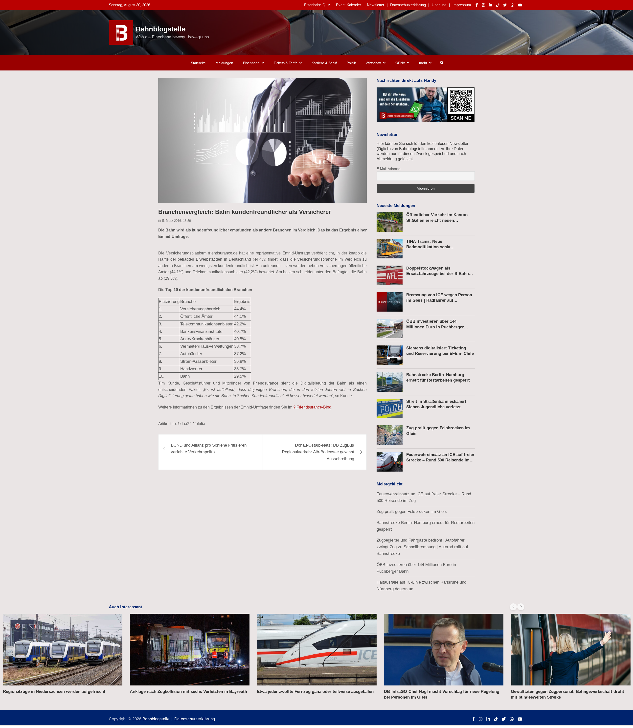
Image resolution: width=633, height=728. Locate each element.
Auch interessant (125, 607)
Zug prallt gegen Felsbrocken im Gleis (412, 511)
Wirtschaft (373, 63)
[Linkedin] (490, 5)
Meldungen (224, 63)
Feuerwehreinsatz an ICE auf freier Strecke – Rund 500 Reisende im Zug (440, 460)
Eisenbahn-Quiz (317, 5)
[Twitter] (505, 5)
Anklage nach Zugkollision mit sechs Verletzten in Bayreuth (188, 691)
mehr (423, 63)
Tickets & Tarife (285, 63)
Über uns (439, 5)
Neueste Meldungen (396, 205)
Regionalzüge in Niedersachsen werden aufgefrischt (54, 691)
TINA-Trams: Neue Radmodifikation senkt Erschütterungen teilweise (432, 247)
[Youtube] (520, 5)
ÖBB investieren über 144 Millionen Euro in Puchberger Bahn (435, 327)
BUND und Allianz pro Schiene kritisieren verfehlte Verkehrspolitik (209, 448)
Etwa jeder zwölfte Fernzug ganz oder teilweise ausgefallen (315, 691)
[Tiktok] (497, 5)
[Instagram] (483, 5)
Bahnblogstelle (161, 29)
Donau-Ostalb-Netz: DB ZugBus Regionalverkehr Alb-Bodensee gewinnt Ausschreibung (318, 452)
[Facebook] (477, 5)
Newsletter (375, 5)
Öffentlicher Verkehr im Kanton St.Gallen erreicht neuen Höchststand (437, 220)
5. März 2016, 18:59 (176, 221)
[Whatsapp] (512, 5)
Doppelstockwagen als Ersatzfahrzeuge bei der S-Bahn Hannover (437, 273)
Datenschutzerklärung (408, 5)
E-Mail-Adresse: (389, 169)
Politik (351, 63)
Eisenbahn (251, 63)
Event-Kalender (348, 5)
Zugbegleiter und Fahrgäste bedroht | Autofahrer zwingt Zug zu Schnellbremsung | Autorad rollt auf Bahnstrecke (422, 547)
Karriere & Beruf (324, 63)
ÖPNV (400, 63)
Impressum (461, 5)
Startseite (198, 63)
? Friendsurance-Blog (312, 407)
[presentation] (513, 606)
